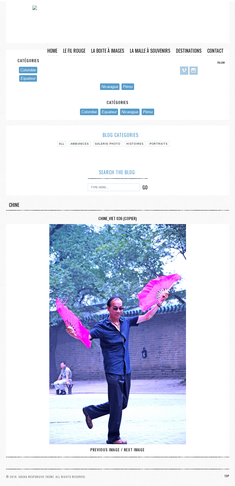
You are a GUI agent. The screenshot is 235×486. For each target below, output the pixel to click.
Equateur (28, 78)
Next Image (134, 449)
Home (52, 50)
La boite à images (107, 50)
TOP (226, 476)
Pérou (128, 87)
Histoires (135, 143)
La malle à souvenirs (150, 50)
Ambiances (79, 143)
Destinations (188, 50)
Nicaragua (109, 87)
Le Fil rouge (74, 50)
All (61, 143)
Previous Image (105, 449)
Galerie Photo (107, 143)
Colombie (89, 112)
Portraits (159, 143)
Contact (215, 50)
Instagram (193, 70)
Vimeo (184, 70)
